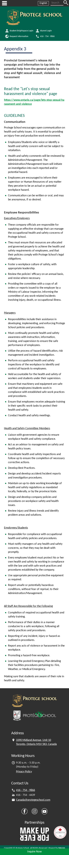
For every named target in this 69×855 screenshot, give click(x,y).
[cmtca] (60, 832)
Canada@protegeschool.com (33, 800)
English (43, 3)
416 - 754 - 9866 (25, 790)
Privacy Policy (24, 771)
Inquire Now (34, 851)
